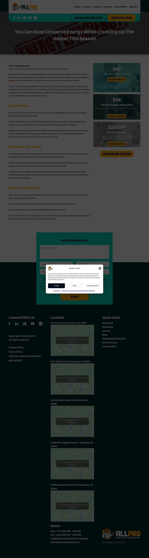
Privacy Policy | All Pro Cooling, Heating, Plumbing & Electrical (78, 290)
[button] (100, 268)
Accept (56, 286)
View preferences (92, 286)
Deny (74, 286)
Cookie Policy (57, 290)
